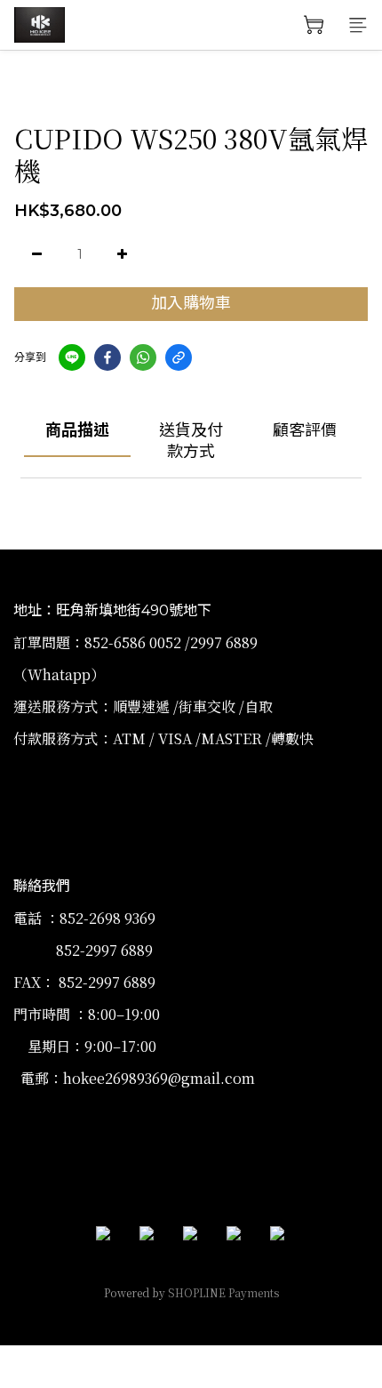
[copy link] (178, 357)
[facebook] (107, 357)
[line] (72, 357)
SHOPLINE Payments (223, 1292)
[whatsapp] (143, 357)
